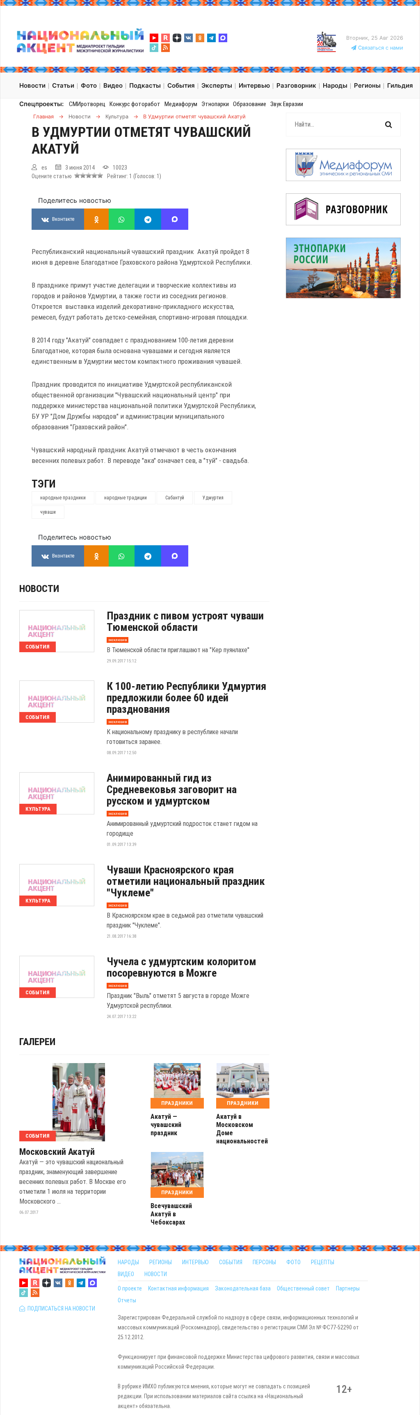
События (37, 647)
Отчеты (127, 1300)
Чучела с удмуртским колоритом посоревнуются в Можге (181, 967)
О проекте (130, 1288)
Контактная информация (178, 1288)
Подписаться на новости (60, 1308)
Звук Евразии (286, 104)
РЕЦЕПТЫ (322, 1262)
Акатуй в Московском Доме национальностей (242, 1129)
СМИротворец (87, 104)
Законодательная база (243, 1288)
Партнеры (348, 1288)
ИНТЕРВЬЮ (195, 1262)
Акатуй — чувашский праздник (166, 1125)
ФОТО (293, 1262)
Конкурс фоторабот (135, 104)
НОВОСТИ (155, 1274)
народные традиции (125, 498)
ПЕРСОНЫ (264, 1262)
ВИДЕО (126, 1274)
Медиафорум (180, 104)
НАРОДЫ (128, 1262)
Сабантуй (174, 498)
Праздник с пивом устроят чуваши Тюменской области (185, 621)
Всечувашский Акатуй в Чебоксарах (171, 1214)
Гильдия (400, 85)
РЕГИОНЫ (160, 1262)
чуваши (48, 512)
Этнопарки (215, 104)
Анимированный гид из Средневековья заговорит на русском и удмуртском (172, 789)
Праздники (177, 1103)
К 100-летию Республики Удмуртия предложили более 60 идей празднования (186, 697)
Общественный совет (303, 1288)
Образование (249, 104)
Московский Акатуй (57, 1152)
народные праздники (63, 498)
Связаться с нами (379, 48)
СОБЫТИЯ (230, 1262)
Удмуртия (213, 498)
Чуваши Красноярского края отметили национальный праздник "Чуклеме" (186, 881)
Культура (37, 809)
